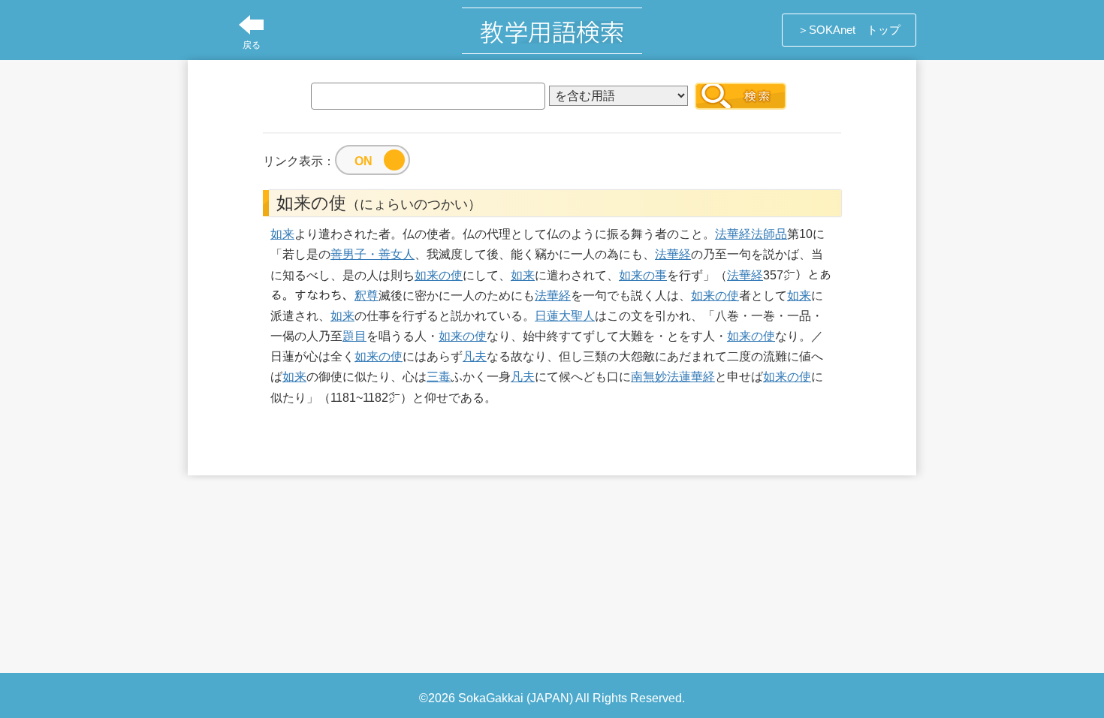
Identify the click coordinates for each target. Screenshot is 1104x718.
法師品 (769, 234)
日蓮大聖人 (565, 315)
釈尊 (366, 295)
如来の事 (643, 275)
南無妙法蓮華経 (673, 376)
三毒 (439, 376)
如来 (282, 234)
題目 (354, 336)
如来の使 (439, 275)
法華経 (733, 234)
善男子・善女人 (372, 254)
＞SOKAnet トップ (849, 29)
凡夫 (475, 356)
